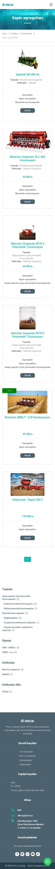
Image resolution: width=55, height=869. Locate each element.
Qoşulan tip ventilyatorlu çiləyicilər (20, 622)
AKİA (13, 782)
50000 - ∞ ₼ (7, 652)
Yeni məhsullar (26, 751)
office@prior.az (25, 815)
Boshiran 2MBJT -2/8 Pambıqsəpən (27, 417)
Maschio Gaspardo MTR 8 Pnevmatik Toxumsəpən (27, 335)
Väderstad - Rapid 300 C (27, 499)
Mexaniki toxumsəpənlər (31, 80)
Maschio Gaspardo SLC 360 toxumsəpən (27, 158)
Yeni (9, 390)
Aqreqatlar (27, 95)
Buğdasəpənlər (11, 618)
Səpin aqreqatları (27, 98)
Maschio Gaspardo (32, 168)
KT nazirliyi (16, 786)
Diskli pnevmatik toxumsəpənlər (18, 604)
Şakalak (32, 83)
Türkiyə (5, 691)
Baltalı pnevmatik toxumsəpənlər (19, 608)
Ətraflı (28, 110)
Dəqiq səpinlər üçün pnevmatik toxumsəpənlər (26, 257)
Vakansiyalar (25, 764)
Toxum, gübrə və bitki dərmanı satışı (27, 790)
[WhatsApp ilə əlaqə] (47, 861)
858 (19, 810)
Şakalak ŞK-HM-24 (27, 74)
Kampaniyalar (25, 760)
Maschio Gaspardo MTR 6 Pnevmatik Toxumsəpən (27, 245)
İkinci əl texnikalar (27, 756)
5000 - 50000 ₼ (9, 647)
